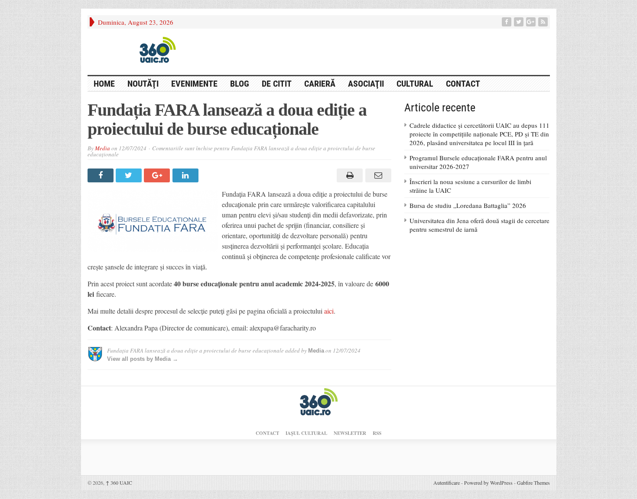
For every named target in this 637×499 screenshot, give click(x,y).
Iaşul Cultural (306, 433)
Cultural (414, 83)
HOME (104, 83)
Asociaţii (366, 83)
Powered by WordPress (488, 482)
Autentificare (446, 482)
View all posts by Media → (142, 359)
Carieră (319, 83)
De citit (277, 83)
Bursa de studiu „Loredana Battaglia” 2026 (468, 205)
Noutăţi (143, 83)
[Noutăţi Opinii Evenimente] (155, 49)
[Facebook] (507, 22)
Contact (463, 83)
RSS (377, 433)
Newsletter (350, 433)
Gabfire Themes (533, 482)
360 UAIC (119, 482)
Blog (239, 83)
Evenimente (194, 83)
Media (102, 148)
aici (329, 310)
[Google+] (532, 22)
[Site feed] (544, 22)
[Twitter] (520, 22)
